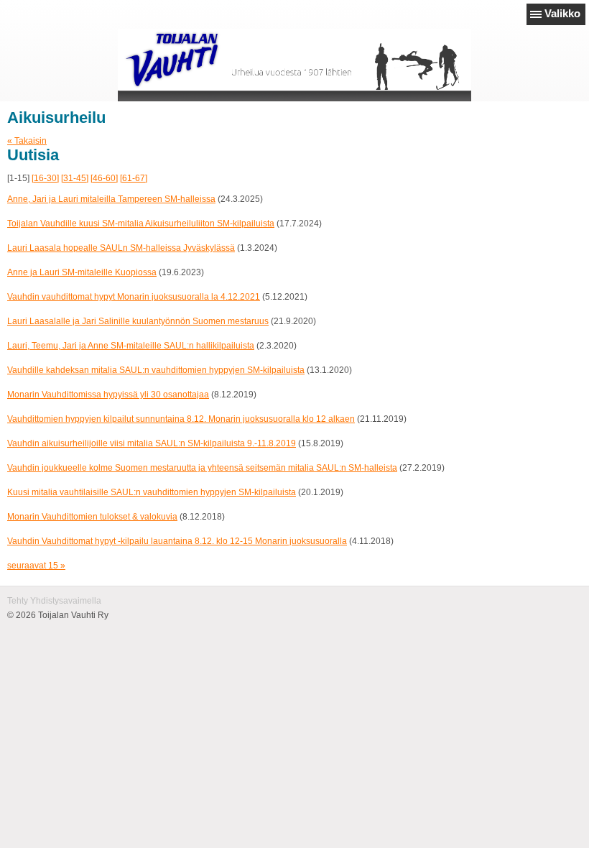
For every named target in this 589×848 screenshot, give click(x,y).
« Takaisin (27, 141)
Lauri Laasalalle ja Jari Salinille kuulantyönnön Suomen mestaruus (138, 321)
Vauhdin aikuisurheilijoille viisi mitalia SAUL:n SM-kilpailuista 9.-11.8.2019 (151, 443)
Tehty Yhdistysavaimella (54, 601)
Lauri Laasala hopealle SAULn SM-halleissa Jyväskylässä (121, 248)
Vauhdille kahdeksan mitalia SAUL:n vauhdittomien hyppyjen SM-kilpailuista (156, 370)
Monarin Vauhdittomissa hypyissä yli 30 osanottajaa (108, 395)
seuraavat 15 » (36, 566)
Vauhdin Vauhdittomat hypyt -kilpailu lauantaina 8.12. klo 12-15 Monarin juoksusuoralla (177, 541)
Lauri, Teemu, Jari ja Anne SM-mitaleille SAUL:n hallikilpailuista (130, 346)
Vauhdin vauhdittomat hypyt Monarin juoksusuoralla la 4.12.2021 (133, 297)
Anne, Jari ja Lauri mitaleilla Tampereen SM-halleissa (111, 199)
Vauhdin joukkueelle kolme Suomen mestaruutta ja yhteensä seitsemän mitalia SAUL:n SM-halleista (202, 468)
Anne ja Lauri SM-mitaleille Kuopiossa (82, 272)
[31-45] (74, 178)
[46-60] (104, 178)
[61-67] (133, 178)
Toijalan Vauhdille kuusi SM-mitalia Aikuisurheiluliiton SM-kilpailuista (140, 223)
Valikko (562, 13)
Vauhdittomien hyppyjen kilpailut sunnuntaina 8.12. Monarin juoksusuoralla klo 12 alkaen (181, 419)
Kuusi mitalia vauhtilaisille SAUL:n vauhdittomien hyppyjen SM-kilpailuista (151, 492)
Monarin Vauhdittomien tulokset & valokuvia (92, 517)
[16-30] (45, 178)
